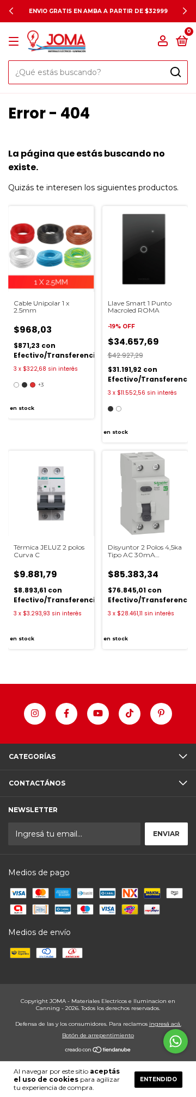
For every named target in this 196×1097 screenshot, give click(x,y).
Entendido (158, 1079)
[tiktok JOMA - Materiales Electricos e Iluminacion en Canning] (129, 714)
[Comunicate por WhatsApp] (175, 1041)
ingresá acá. (165, 1023)
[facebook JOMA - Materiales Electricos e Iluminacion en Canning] (66, 714)
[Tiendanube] (98, 1051)
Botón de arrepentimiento (98, 1035)
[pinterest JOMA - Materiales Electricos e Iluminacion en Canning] (161, 714)
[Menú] (15, 41)
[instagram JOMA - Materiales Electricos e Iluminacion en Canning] (35, 714)
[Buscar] (175, 72)
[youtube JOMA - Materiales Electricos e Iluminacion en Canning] (98, 714)
